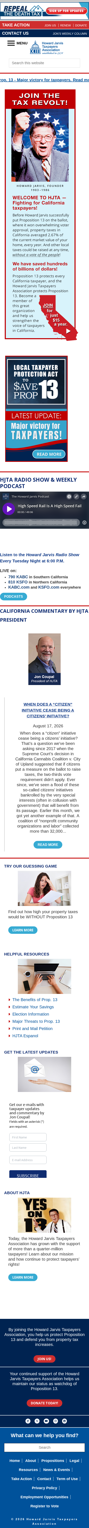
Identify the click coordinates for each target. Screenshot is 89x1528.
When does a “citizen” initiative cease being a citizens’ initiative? (48, 710)
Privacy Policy (44, 1488)
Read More (48, 844)
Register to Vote (44, 1506)
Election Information (30, 1014)
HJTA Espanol (24, 1036)
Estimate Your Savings (32, 1007)
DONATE (81, 25)
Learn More (22, 930)
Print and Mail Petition (32, 1028)
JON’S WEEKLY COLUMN (70, 33)
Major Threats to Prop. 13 (35, 1021)
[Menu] (11, 43)
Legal (74, 1461)
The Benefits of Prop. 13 (34, 999)
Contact (44, 1479)
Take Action (21, 1479)
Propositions (52, 1461)
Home (15, 1461)
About (30, 1461)
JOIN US (50, 25)
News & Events (56, 1470)
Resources (28, 1470)
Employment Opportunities (44, 1497)
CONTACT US (15, 33)
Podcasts (13, 596)
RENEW (65, 25)
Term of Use (67, 1479)
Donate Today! (44, 1403)
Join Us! (44, 1359)
